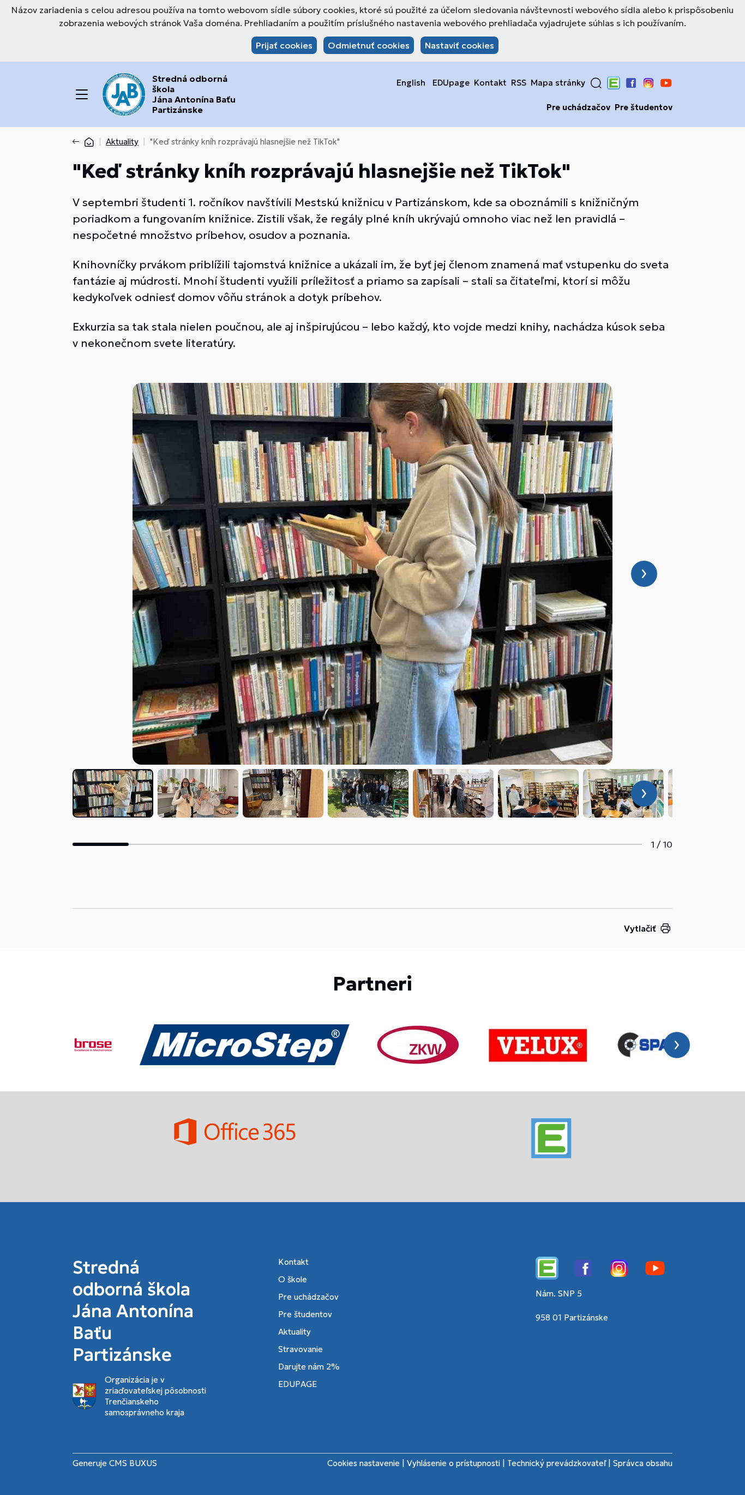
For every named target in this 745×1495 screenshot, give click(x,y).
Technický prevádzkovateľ (556, 1463)
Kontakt (490, 83)
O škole (292, 1279)
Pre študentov (643, 107)
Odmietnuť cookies (369, 45)
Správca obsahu (642, 1463)
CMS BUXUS (133, 1463)
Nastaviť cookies (459, 45)
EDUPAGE (297, 1384)
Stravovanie (300, 1349)
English (410, 83)
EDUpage (451, 83)
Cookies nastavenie (363, 1463)
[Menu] (82, 94)
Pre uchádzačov (578, 107)
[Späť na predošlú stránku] (78, 141)
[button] (596, 82)
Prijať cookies (284, 45)
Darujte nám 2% (309, 1366)
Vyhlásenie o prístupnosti (453, 1463)
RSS (518, 83)
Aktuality (122, 141)
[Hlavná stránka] (88, 141)
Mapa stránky (558, 83)
